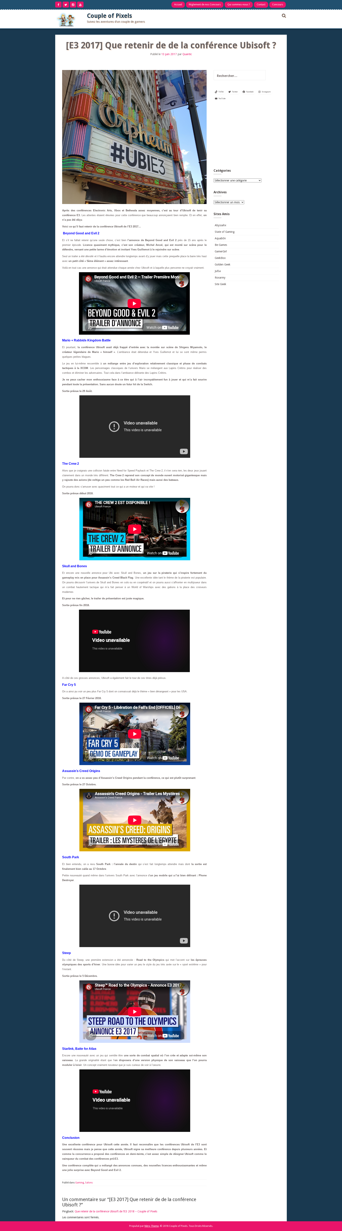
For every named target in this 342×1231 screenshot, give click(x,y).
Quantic (187, 54)
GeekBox (220, 258)
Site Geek (220, 284)
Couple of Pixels (109, 15)
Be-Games (221, 244)
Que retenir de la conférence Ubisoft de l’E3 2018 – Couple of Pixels (116, 1211)
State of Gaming (225, 231)
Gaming (79, 1182)
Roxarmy (220, 277)
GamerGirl (221, 251)
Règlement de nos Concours (205, 4)
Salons (89, 1182)
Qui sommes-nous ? (238, 4)
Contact (261, 4)
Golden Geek (222, 264)
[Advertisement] (246, 136)
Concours (277, 4)
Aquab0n (220, 238)
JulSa (218, 271)
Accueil (178, 4)
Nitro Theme (151, 1225)
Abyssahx (220, 225)
